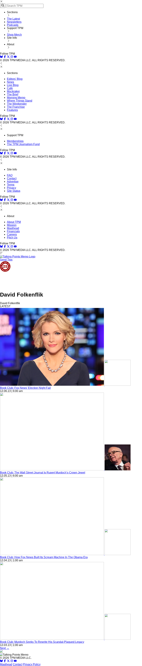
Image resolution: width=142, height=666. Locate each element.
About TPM (14, 222)
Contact (11, 178)
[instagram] (11, 57)
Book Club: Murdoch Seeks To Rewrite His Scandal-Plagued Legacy (42, 641)
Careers (12, 234)
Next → (4, 648)
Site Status (13, 190)
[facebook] (4, 57)
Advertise (13, 181)
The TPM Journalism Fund (23, 144)
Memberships (15, 141)
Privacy (11, 187)
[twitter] (8, 661)
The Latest (13, 18)
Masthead (13, 228)
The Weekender (17, 103)
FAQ (9, 175)
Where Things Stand (19, 100)
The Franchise (16, 106)
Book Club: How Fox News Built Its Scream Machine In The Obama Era (44, 557)
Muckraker (13, 91)
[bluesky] (1, 57)
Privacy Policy (32, 664)
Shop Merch (14, 34)
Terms (10, 184)
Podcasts (12, 25)
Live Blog (13, 85)
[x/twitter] (8, 57)
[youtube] (15, 57)
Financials (13, 231)
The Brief (12, 94)
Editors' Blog (15, 78)
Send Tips (6, 259)
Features (12, 110)
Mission (11, 225)
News (10, 82)
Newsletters (14, 21)
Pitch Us (12, 237)
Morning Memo (16, 97)
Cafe (10, 88)
